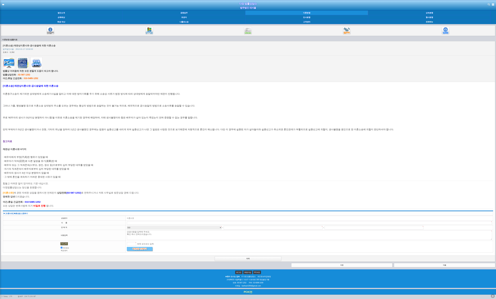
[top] (493, 296)
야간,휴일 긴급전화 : (20, 78)
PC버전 (257, 272)
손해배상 (61, 17)
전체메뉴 (429, 22)
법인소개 (61, 13)
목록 (248, 259)
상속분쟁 (429, 13)
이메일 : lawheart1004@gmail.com (248, 286)
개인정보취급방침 (264, 276)
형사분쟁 (429, 17)
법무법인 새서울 (248, 7)
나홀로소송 (184, 22)
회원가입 (247, 272)
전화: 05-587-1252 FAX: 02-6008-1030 (248, 283)
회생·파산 (61, 22)
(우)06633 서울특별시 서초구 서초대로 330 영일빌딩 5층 (248, 280)
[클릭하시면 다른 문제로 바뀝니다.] (64, 243)
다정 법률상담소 (248, 3)
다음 (444, 265)
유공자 (184, 17)
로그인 (238, 272)
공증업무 (184, 13)
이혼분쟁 (306, 13)
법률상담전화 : (16, 74)
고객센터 (306, 22)
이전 (341, 265)
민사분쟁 (306, 17)
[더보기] (493, 17)
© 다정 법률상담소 (249, 276)
